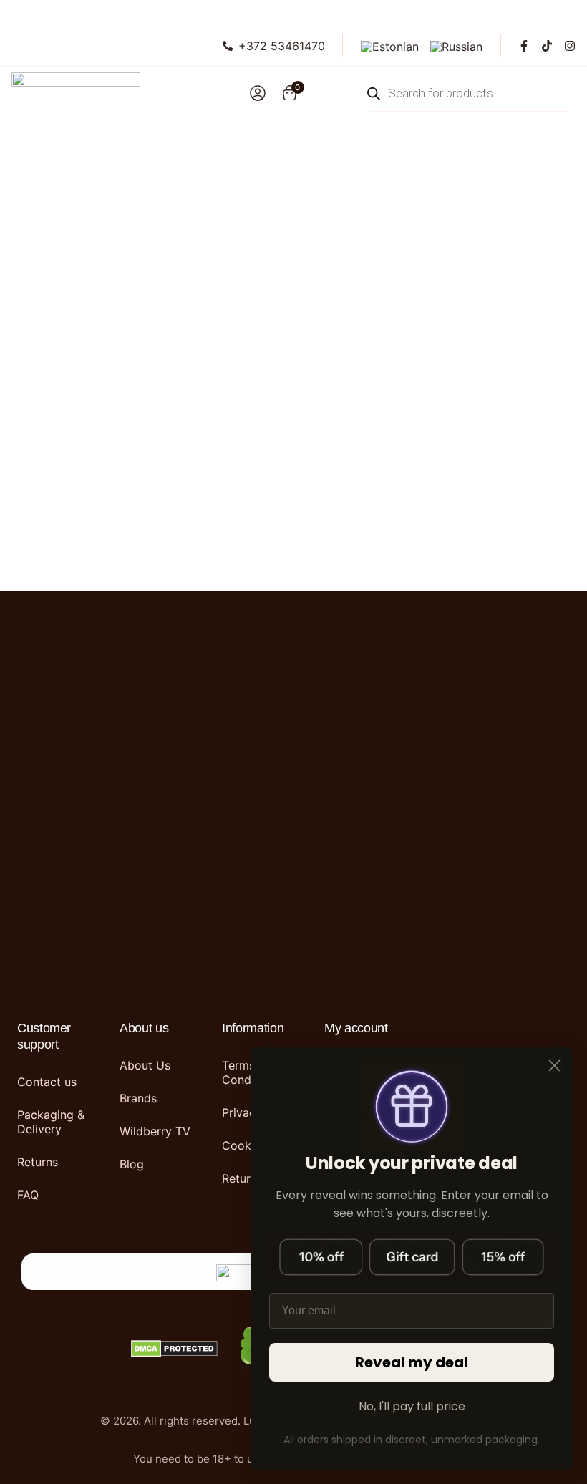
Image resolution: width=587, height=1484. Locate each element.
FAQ (28, 1195)
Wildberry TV (155, 1131)
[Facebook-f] (524, 46)
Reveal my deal (411, 1362)
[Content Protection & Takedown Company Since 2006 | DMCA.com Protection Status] (174, 1349)
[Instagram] (570, 46)
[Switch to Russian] (456, 45)
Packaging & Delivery (50, 1121)
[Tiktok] (547, 46)
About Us (145, 1065)
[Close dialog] (554, 1065)
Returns (37, 1162)
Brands (138, 1098)
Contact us (47, 1082)
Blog (132, 1164)
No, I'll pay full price (412, 1406)
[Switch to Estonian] (390, 45)
